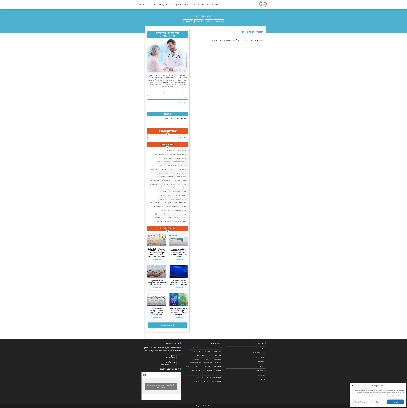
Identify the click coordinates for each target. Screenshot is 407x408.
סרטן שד (183, 206)
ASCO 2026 (171, 151)
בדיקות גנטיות (181, 177)
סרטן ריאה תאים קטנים (195, 374)
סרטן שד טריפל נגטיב (180, 210)
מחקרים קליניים (166, 195)
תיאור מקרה (197, 381)
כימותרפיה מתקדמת (180, 195)
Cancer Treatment (159, 154)
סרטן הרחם (207, 366)
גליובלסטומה (202, 348)
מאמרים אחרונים (168, 228)
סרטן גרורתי (167, 203)
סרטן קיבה (219, 374)
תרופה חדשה (159, 217)
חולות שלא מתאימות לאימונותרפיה (161, 180)
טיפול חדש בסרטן (155, 184)
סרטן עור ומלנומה (208, 370)
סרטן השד (198, 366)
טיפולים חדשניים (164, 188)
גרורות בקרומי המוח (180, 180)
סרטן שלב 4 (165, 210)
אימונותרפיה (163, 173)
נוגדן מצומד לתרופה (180, 203)
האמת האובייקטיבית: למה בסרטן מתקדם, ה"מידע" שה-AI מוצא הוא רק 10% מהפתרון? (178, 312)
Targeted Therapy (168, 169)
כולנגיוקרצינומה (217, 351)
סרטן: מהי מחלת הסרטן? (215, 355)
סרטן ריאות (200, 377)
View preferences (360, 402)
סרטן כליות (219, 370)
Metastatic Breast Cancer (177, 165)
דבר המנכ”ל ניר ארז (259, 353)
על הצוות (263, 366)
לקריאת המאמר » (178, 260)
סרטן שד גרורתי (172, 206)
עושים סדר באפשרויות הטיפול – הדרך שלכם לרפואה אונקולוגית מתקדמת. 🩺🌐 (157, 312)
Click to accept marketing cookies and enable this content (161, 386)
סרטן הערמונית (218, 366)
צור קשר (263, 379)
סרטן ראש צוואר (155, 203)
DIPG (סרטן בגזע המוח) (216, 348)
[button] (353, 386)
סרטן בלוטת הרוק (201, 355)
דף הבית (209, 16)
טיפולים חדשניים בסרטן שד (178, 191)
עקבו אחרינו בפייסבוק (169, 369)
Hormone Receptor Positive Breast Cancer (171, 162)
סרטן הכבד (196, 359)
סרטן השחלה (189, 366)
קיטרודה (167, 214)
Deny (377, 402)
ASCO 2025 (182, 151)
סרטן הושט (205, 359)
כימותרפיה (163, 191)
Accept (395, 402)
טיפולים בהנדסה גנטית (179, 188)
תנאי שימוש (262, 375)
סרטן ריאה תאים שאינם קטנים (214, 377)
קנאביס (158, 214)
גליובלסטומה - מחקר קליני (165, 177)
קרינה (183, 217)
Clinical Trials (180, 158)
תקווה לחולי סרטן (172, 217)
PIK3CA (162, 165)
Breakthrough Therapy (177, 154)
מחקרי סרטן (164, 199)
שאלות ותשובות (261, 371)
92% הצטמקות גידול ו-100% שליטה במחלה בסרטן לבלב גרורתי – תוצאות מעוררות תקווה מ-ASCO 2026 (178, 253)
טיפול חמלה (193, 348)
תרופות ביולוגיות (180, 221)
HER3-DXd (168, 158)
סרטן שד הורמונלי (158, 206)
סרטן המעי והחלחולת (195, 363)
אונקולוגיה (154, 169)
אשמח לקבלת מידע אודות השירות (174, 118)
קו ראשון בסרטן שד (180, 214)
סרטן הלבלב (218, 363)
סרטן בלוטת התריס (217, 359)
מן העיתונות (262, 362)
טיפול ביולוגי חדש (169, 184)
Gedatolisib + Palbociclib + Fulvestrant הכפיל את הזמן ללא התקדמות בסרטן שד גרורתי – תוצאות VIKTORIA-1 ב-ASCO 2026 (156, 253)
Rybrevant (182, 169)
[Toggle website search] (140, 4)
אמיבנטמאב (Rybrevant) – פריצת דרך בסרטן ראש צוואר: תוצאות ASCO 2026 (178, 283)
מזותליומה (207, 351)
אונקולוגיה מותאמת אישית (178, 173)
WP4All (209, 406)
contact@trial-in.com (167, 364)
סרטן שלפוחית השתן (216, 381)
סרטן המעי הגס (208, 363)
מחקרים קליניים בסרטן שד (178, 199)
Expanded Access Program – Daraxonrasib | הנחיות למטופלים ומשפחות (157, 283)
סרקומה (206, 381)
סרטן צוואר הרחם (195, 370)
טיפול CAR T (182, 184)
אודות (264, 348)
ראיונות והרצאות (260, 357)
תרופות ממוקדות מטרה (164, 221)
